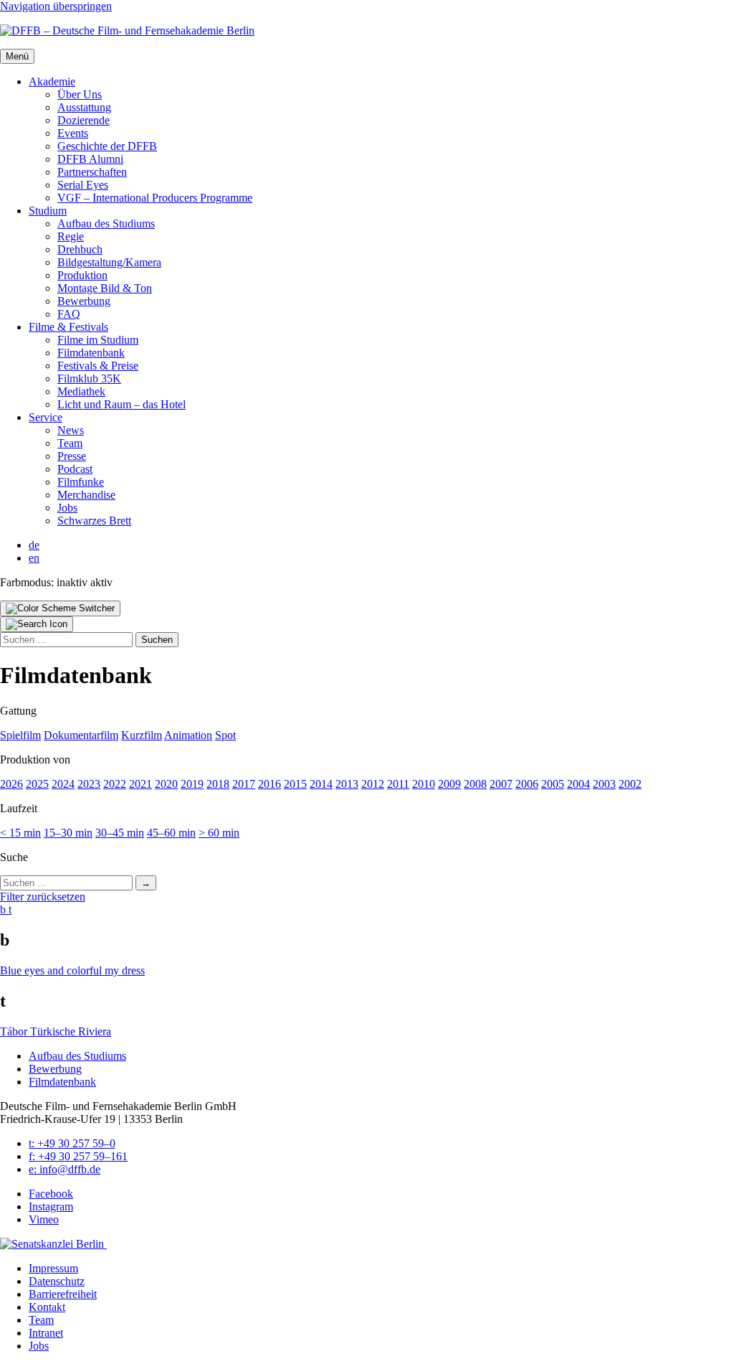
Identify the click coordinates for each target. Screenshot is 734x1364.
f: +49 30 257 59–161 (78, 1156)
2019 (192, 784)
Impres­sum (53, 1268)
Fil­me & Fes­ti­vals (68, 327)
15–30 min (68, 833)
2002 (630, 784)
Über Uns (79, 94)
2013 (346, 784)
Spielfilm (20, 735)
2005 (552, 784)
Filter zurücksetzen (42, 896)
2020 (166, 784)
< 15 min (20, 833)
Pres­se (71, 456)
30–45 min (119, 833)
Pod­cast (74, 469)
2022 (114, 784)
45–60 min (171, 833)
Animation (188, 735)
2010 (423, 784)
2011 (398, 784)
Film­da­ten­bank (91, 353)
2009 (449, 784)
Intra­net (46, 1333)
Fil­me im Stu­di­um (97, 340)
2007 (501, 784)
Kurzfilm (141, 735)
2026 (11, 784)
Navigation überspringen (56, 6)
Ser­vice (45, 417)
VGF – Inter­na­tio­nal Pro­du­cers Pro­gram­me (154, 198)
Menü (17, 56)
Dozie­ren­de (83, 120)
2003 (604, 784)
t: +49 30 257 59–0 (72, 1143)
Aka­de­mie (52, 81)
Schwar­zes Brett (94, 520)
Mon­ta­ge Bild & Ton (104, 288)
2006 (526, 784)
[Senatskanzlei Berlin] (53, 1244)
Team (69, 443)
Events (72, 133)
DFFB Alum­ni (90, 159)
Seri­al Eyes (82, 185)
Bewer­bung (83, 301)
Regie (70, 236)
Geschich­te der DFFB (107, 146)
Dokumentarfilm (81, 735)
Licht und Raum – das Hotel (121, 404)
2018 (217, 784)
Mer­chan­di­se (86, 495)
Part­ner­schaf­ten (92, 172)
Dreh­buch (80, 249)
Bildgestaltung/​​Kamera (109, 262)
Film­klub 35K (89, 378)
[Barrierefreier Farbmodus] (60, 608)
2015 (295, 784)
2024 (63, 784)
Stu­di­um (48, 210)
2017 (243, 784)
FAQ (68, 314)
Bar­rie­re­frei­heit (63, 1294)
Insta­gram (51, 1206)
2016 (269, 784)
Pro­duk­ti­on (82, 275)
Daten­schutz (57, 1281)
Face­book (51, 1193)
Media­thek (81, 391)
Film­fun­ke (80, 482)
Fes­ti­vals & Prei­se (97, 365)
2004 (578, 784)
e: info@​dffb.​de (64, 1169)
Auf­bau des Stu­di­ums (106, 223)
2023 (88, 784)
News (70, 430)
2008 (475, 784)
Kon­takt (47, 1307)
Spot (225, 735)
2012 (372, 784)
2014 (321, 784)
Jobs (67, 508)
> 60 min (219, 833)
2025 (37, 784)
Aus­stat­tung (84, 107)
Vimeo (44, 1219)
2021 (140, 784)
